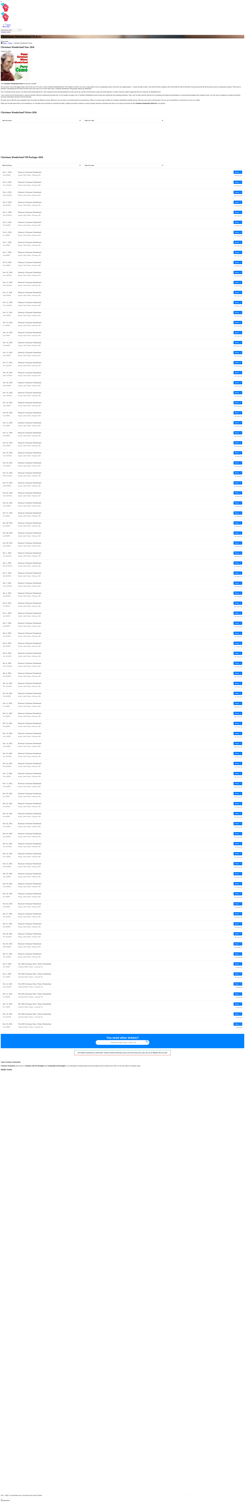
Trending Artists (5, 32)
